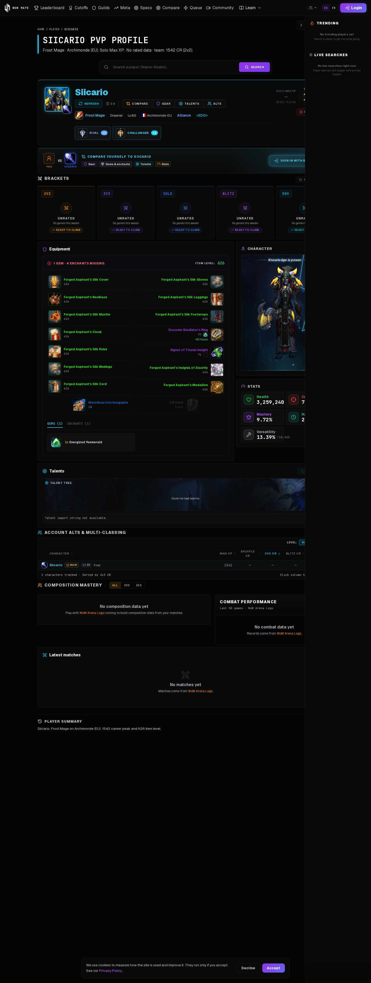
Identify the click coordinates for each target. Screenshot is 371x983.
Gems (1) (55, 424)
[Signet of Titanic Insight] (217, 352)
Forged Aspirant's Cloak (83, 332)
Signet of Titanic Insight (189, 350)
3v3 (139, 585)
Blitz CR (293, 553)
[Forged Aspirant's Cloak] (55, 334)
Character (59, 553)
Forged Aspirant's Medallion (186, 385)
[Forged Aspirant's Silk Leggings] (217, 299)
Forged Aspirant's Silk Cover (86, 280)
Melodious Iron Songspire (108, 403)
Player (54, 29)
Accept (273, 968)
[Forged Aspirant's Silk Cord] (55, 386)
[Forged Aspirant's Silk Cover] (55, 282)
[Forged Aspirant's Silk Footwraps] (217, 316)
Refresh (91, 103)
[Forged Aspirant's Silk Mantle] (55, 316)
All (115, 585)
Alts (217, 103)
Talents (191, 103)
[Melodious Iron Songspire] (79, 404)
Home (41, 29)
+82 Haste (201, 339)
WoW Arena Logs (92, 613)
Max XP (226, 553)
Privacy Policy (110, 970)
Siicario (91, 92)
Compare (140, 103)
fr (333, 8)
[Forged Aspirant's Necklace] (55, 299)
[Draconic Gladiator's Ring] (217, 334)
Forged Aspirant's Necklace (85, 297)
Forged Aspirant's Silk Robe (85, 349)
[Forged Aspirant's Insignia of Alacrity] (217, 369)
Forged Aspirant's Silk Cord (85, 384)
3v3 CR (270, 553)
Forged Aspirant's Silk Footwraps (182, 314)
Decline (248, 968)
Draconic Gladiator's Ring (188, 330)
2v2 (127, 585)
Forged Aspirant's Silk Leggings (183, 297)
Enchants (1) (78, 424)
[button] (185, 565)
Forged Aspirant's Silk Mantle (87, 314)
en (326, 8)
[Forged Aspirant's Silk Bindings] (55, 368)
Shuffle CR (248, 554)
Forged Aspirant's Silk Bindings (88, 367)
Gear (166, 103)
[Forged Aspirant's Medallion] (217, 387)
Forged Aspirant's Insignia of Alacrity (179, 368)
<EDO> (202, 115)
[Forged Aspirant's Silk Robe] (55, 351)
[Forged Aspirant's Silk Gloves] (217, 282)
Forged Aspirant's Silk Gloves (184, 280)
